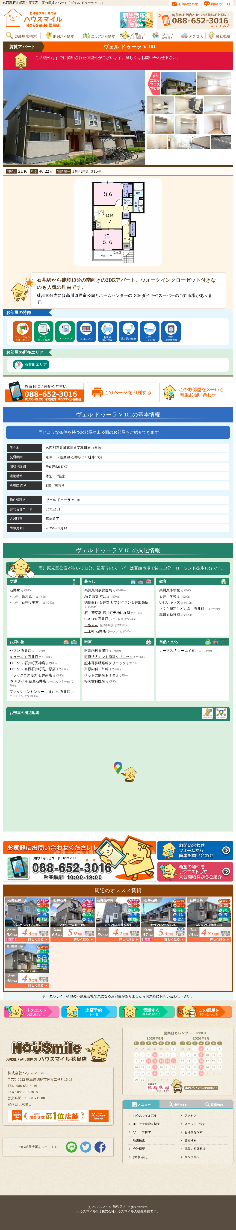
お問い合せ (140, 1157)
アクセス (191, 1115)
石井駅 (76, 457)
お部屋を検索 (194, 1132)
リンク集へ (192, 1157)
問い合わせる (209, 1012)
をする (94, 1012)
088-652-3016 (151, 1012)
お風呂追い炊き (107, 338)
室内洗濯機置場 (171, 338)
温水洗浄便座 (128, 338)
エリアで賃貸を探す (146, 1124)
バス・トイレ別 (150, 338)
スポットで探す (195, 1124)
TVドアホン (65, 338)
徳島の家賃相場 (195, 1148)
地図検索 (139, 1140)
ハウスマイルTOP (144, 1115)
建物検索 (191, 1140)
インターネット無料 (44, 338)
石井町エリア (36, 364)
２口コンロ (86, 338)
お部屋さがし (36, 1012)
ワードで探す (142, 1132)
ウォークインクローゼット (22, 338)
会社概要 (139, 1148)
